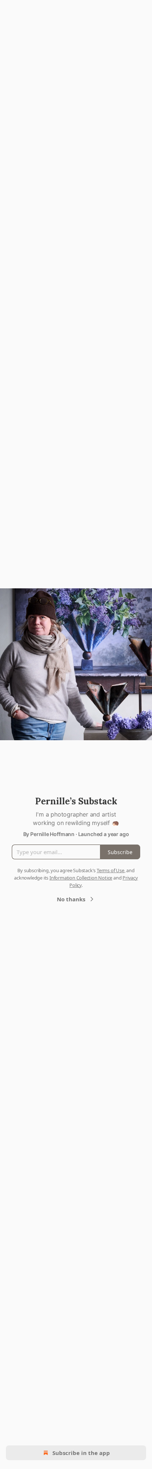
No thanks (71, 899)
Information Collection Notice (80, 877)
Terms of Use (110, 870)
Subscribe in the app (81, 1452)
